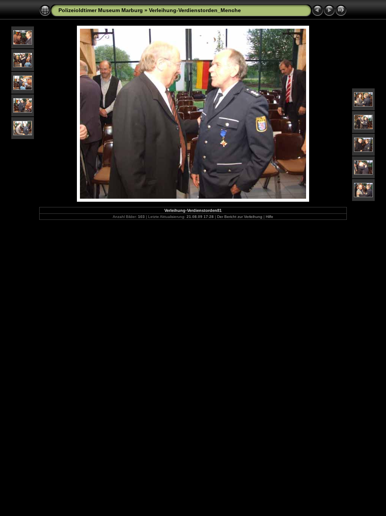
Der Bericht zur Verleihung (239, 217)
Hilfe (269, 217)
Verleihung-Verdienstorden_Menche (195, 10)
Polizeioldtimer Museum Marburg (100, 10)
